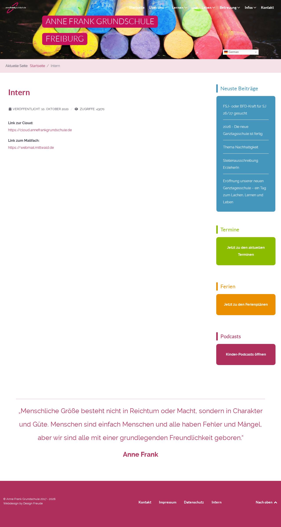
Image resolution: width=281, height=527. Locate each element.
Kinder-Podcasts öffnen (246, 354)
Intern (217, 502)
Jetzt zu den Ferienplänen (246, 304)
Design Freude (33, 503)
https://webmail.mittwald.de (31, 147)
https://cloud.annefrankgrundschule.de (40, 130)
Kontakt (145, 502)
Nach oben (264, 502)
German (233, 52)
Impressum (167, 502)
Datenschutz (194, 502)
